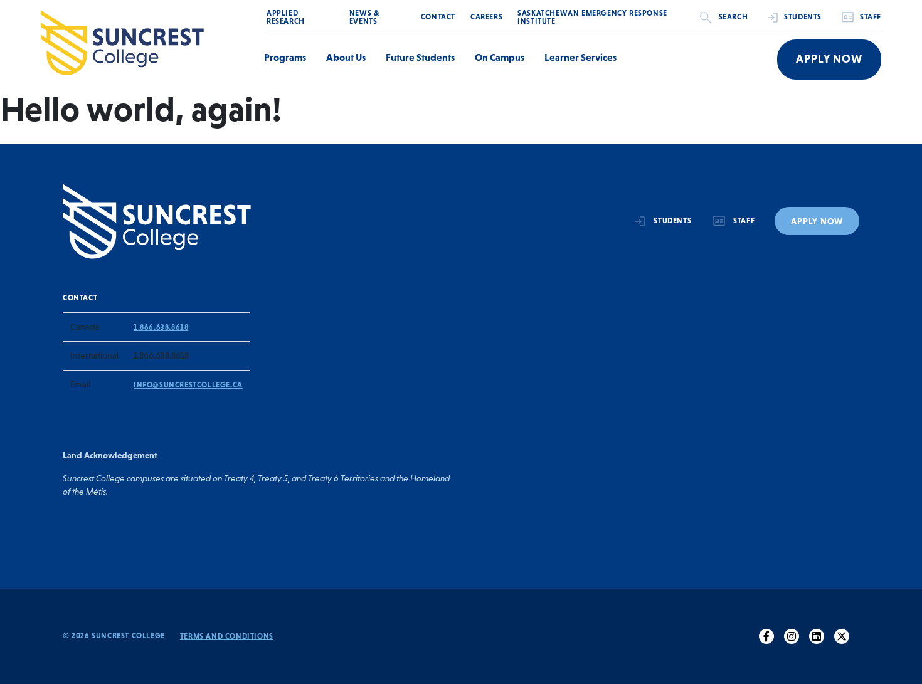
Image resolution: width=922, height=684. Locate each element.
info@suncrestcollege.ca (188, 385)
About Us (346, 57)
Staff (870, 17)
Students (803, 17)
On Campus (499, 57)
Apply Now (829, 59)
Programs (285, 57)
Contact (438, 17)
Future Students (420, 57)
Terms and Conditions (226, 636)
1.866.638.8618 (161, 327)
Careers (486, 17)
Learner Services (580, 57)
